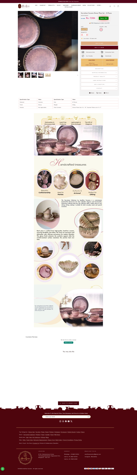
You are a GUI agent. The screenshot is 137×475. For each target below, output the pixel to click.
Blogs (47, 437)
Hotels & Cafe (68, 7)
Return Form (51, 440)
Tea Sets (38, 432)
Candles (47, 434)
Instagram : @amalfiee (91, 456)
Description (99, 68)
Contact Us (36, 443)
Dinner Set (43, 5)
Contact (99, 88)
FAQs (24, 440)
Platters (52, 432)
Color (103, 26)
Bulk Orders (59, 440)
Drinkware (57, 432)
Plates (43, 432)
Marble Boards (72, 432)
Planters (38, 434)
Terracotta (51, 5)
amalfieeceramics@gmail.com (93, 454)
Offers (99, 5)
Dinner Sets (31, 432)
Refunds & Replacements (40, 440)
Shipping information (99, 72)
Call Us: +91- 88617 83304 (71, 456)
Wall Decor (57, 434)
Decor (59, 5)
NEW (36, 5)
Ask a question (99, 84)
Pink (101, 29)
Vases (42, 434)
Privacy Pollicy (78, 440)
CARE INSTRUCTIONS (99, 80)
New (30, 437)
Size (82, 26)
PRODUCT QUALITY (99, 76)
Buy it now (99, 47)
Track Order (29, 440)
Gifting (43, 437)
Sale (27, 437)
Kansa (84, 5)
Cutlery (78, 432)
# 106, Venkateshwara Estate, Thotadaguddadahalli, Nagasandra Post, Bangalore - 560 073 (49, 456)
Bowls (47, 432)
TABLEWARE (66, 5)
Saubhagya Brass (76, 5)
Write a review (68, 342)
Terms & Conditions (68, 440)
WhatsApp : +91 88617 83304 (71, 454)
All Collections (36, 437)
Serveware (64, 432)
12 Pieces (84, 29)
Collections (91, 5)
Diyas (52, 434)
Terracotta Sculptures (29, 434)
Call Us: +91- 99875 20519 (70, 459)
